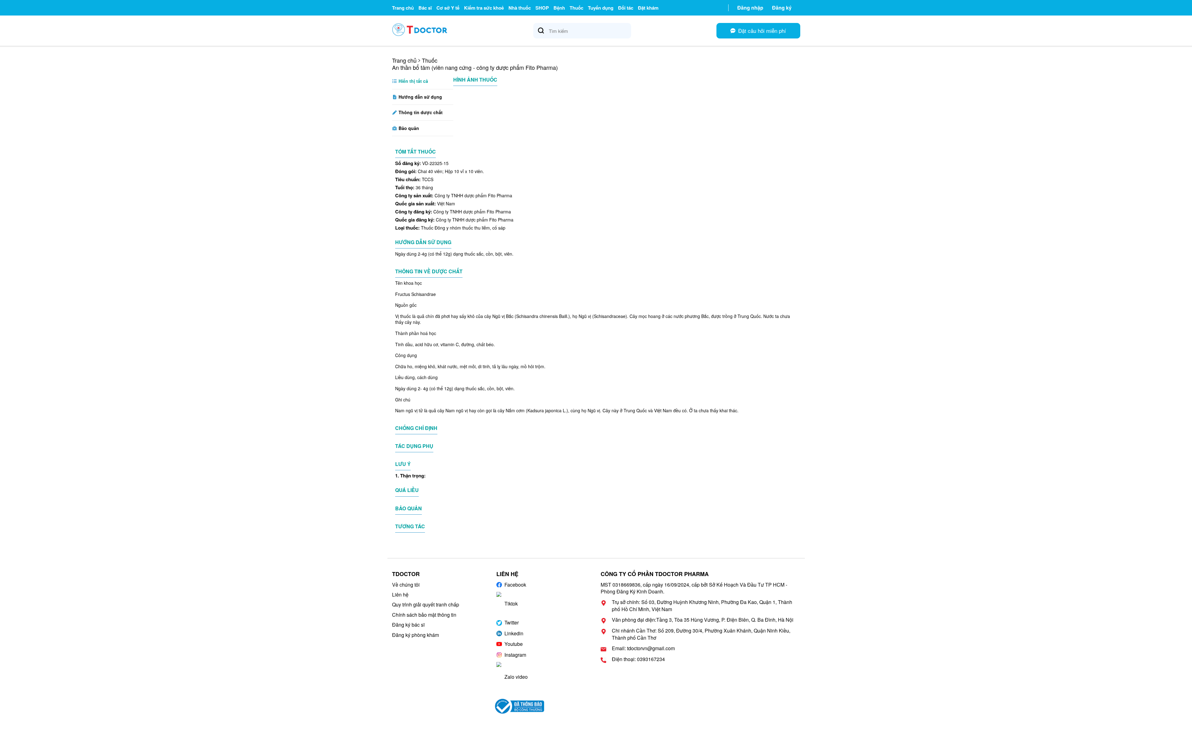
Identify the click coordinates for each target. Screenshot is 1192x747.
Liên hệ (400, 594)
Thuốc (576, 7)
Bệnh (559, 7)
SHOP (542, 7)
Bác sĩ (425, 7)
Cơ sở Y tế (447, 7)
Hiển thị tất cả (412, 81)
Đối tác (625, 7)
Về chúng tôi (406, 584)
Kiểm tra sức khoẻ (484, 7)
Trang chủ (403, 7)
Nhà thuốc (519, 7)
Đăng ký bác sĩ (408, 624)
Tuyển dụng (600, 7)
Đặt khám (648, 7)
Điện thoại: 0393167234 (638, 659)
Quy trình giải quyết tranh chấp (425, 604)
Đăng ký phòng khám (415, 634)
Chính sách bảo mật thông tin (424, 614)
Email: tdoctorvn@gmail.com (643, 648)
